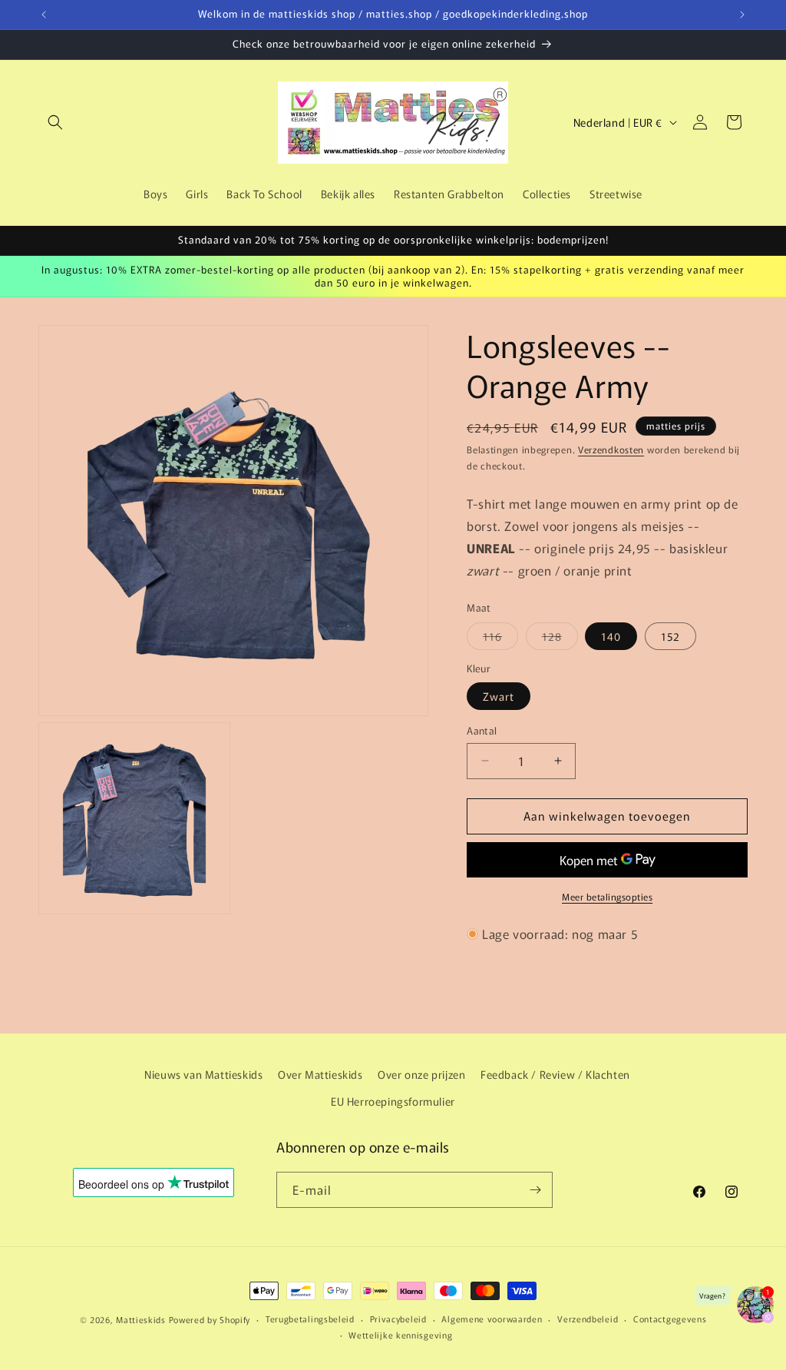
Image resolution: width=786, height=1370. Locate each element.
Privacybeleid (398, 1318)
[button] (55, 122)
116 (500, 639)
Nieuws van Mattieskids (203, 1074)
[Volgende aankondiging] (742, 14)
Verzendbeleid (587, 1318)
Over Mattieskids (320, 1074)
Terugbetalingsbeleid (310, 1318)
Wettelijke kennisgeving (400, 1335)
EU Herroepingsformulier (393, 1101)
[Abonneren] (535, 1190)
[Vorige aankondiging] (44, 14)
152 (670, 636)
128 (560, 639)
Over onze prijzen (421, 1074)
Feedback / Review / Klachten (555, 1074)
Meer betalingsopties (607, 896)
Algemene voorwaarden (491, 1318)
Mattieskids (141, 1319)
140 (611, 636)
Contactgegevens (670, 1318)
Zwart (498, 696)
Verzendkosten (611, 449)
